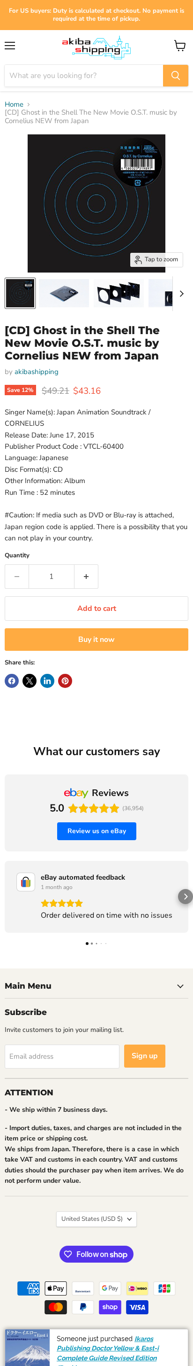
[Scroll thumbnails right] (179, 293)
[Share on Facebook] (12, 681)
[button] (7, 896)
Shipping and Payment (69, 1336)
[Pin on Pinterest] (65, 681)
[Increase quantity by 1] (86, 576)
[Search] (175, 75)
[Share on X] (29, 681)
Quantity (17, 555)
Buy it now (96, 639)
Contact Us (155, 1358)
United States (92, 1219)
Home (14, 105)
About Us (122, 1336)
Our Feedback (165, 1336)
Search (18, 1336)
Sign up (145, 1056)
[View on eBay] (25, 882)
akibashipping (37, 371)
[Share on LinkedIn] (47, 681)
